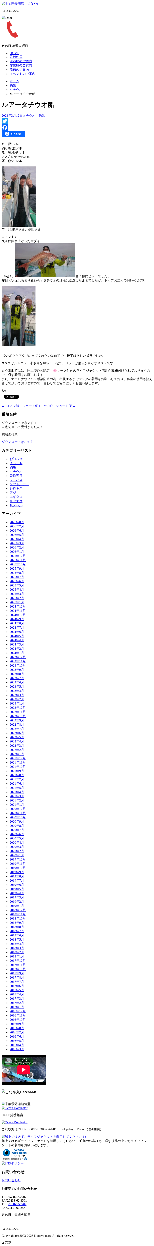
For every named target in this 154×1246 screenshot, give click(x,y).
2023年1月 (17, 703)
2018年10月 (18, 918)
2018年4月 (17, 943)
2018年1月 (17, 956)
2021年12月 (18, 758)
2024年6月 (17, 631)
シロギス (16, 488)
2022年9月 (17, 720)
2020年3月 (17, 846)
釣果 (13, 85)
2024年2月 (17, 648)
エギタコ (16, 497)
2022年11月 (18, 712)
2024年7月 (17, 627)
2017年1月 (17, 1007)
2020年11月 (18, 813)
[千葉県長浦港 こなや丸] (21, 3)
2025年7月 (17, 577)
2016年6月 (17, 1036)
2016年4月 (17, 1045)
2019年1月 (17, 905)
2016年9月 (17, 1024)
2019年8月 (17, 876)
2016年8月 (17, 1028)
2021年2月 (17, 800)
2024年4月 (17, 640)
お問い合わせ (11, 1180)
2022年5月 (17, 737)
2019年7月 (17, 880)
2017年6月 (17, 986)
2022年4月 (17, 741)
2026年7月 (17, 526)
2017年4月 (17, 994)
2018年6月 (17, 935)
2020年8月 (17, 825)
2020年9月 (17, 821)
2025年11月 (18, 560)
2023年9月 (17, 669)
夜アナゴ (16, 501)
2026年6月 (17, 530)
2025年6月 (17, 581)
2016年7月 (17, 1032)
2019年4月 (17, 893)
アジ (13, 492)
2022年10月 (18, 716)
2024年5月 (17, 636)
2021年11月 (18, 762)
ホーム (14, 81)
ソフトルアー (19, 484)
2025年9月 (17, 568)
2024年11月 (18, 610)
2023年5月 (17, 686)
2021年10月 (18, 766)
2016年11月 (18, 1015)
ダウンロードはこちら (18, 442)
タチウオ (16, 89)
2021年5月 (17, 787)
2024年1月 (17, 653)
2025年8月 (17, 572)
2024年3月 (17, 644)
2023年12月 (18, 657)
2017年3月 (17, 998)
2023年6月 (17, 682)
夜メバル (16, 505)
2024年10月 (18, 615)
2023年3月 (17, 695)
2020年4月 (17, 842)
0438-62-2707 (17, 1204)
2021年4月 (17, 792)
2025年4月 (17, 589)
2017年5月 (17, 990)
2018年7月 (17, 931)
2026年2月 (17, 547)
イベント (16, 463)
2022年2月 (17, 749)
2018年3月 (17, 948)
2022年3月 (17, 745)
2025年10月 (18, 564)
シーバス (16, 480)
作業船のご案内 (21, 65)
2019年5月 (17, 889)
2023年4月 (17, 690)
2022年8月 (17, 724)
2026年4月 (17, 539)
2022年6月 (17, 733)
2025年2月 (17, 598)
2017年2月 (17, 1002)
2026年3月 (17, 543)
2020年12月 (18, 809)
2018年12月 (18, 910)
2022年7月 (17, 728)
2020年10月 (18, 817)
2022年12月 (18, 707)
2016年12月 (18, 1011)
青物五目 (16, 475)
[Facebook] (77, 127)
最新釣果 (16, 57)
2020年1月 (17, 855)
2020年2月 (17, 851)
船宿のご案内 (19, 69)
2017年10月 (18, 969)
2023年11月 (18, 661)
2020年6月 (17, 834)
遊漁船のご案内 (21, 61)
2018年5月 (17, 939)
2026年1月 (17, 551)
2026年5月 (17, 534)
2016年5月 (17, 1040)
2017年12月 (18, 960)
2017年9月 (17, 973)
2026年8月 (17, 522)
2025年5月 (17, 585)
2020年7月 (17, 830)
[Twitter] (77, 121)
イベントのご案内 (22, 73)
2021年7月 (17, 779)
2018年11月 (18, 914)
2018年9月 (17, 922)
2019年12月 (18, 859)
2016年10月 (18, 1019)
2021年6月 (17, 783)
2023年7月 (17, 678)
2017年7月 (17, 981)
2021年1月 (17, 804)
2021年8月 (17, 775)
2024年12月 (18, 606)
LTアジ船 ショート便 (20, 406)
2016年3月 (17, 1049)
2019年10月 (18, 868)
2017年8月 (17, 977)
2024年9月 (17, 619)
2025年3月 (17, 593)
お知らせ (16, 459)
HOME (14, 53)
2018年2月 (17, 952)
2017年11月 (18, 965)
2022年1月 (17, 754)
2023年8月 (17, 674)
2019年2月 (17, 901)
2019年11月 (18, 863)
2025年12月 (18, 556)
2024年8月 (17, 623)
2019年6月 (17, 884)
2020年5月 (17, 838)
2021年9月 (17, 771)
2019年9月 (17, 872)
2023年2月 (17, 699)
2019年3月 (17, 897)
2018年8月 (17, 927)
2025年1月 (17, 602)
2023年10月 (18, 665)
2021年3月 (17, 796)
